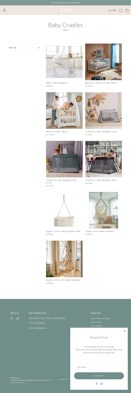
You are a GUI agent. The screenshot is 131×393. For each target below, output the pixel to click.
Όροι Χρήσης (97, 326)
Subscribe (99, 376)
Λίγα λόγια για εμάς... (101, 318)
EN (114, 10)
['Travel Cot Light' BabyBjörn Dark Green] (64, 159)
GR (110, 10)
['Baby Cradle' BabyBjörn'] (64, 62)
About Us (63, 379)
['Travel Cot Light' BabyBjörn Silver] (103, 110)
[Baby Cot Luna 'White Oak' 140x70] (103, 62)
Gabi (18, 378)
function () (20, 382)
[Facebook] (96, 383)
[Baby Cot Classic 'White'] (64, 110)
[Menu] (4, 10)
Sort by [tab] (12, 47)
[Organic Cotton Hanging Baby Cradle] (64, 210)
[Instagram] (101, 383)
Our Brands (96, 322)
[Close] (124, 331)
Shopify (23, 380)
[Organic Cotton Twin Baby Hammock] (64, 259)
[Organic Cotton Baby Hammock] (103, 210)
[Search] (120, 10)
